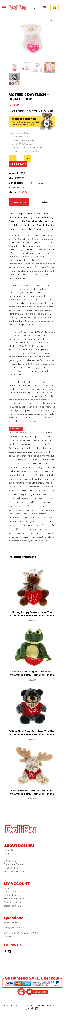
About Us (9, 850)
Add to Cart (20, 620)
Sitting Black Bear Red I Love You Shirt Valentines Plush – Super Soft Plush (32, 732)
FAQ (6, 853)
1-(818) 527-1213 (12, 922)
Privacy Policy (11, 868)
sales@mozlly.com (14, 927)
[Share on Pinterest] (26, 192)
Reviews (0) (44, 203)
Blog (6, 857)
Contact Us (10, 860)
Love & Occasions (34, 183)
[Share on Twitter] (22, 192)
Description (19, 202)
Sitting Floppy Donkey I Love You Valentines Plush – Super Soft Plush (32, 614)
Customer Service (13, 902)
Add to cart (18, 164)
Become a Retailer (14, 864)
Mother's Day (16, 187)
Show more (15, 428)
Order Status (11, 895)
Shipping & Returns (14, 898)
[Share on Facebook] (19, 192)
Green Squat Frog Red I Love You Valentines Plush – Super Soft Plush (32, 673)
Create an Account (14, 891)
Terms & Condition (14, 871)
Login (7, 888)
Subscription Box (13, 905)
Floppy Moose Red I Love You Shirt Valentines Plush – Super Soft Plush (32, 792)
